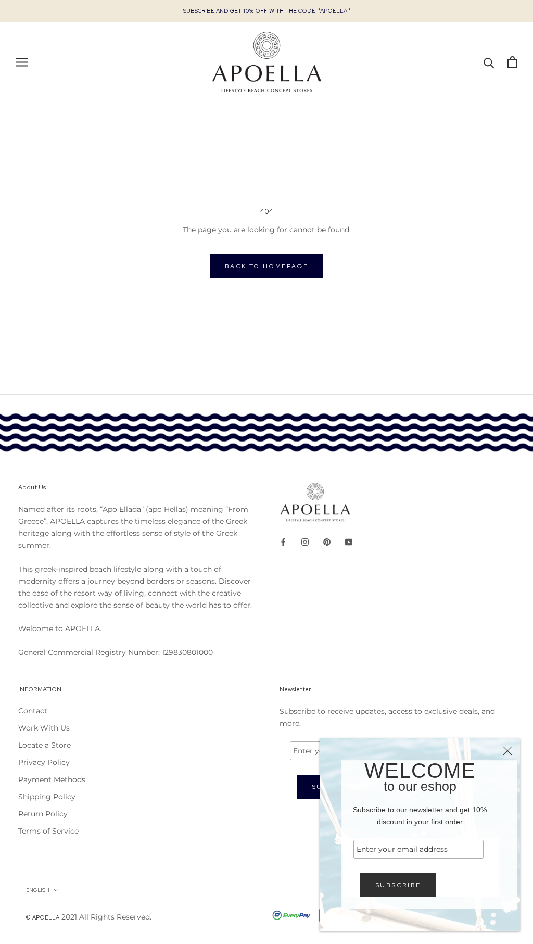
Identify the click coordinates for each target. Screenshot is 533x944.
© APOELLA (42, 917)
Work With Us (44, 728)
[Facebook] (283, 542)
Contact (32, 710)
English (37, 890)
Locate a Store (44, 745)
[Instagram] (305, 542)
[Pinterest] (327, 542)
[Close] (507, 751)
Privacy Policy (44, 762)
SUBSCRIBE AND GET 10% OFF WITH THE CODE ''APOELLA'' (266, 11)
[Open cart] (512, 62)
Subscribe (398, 885)
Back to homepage (266, 266)
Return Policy (43, 814)
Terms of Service (48, 831)
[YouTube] (348, 542)
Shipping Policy (46, 796)
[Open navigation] (22, 62)
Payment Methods (51, 779)
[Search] (489, 62)
